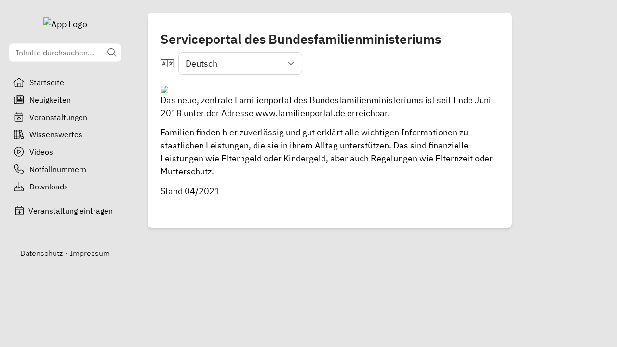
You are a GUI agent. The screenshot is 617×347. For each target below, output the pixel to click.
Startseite (46, 82)
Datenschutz (41, 253)
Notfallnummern (57, 169)
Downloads (48, 186)
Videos (41, 152)
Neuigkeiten (50, 100)
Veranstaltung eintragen (70, 210)
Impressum (90, 253)
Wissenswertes (55, 134)
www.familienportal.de (300, 113)
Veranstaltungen (58, 117)
